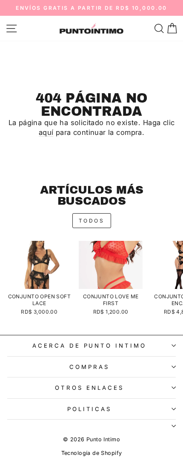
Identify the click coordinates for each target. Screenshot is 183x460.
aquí (46, 132)
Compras (89, 366)
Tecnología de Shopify (91, 453)
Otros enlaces (89, 387)
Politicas (89, 409)
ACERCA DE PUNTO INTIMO (89, 345)
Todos (92, 220)
